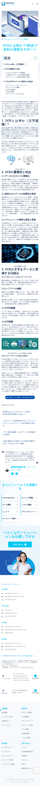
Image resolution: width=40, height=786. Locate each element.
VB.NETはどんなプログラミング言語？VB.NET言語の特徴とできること (17, 413)
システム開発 (26, 504)
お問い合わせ (26, 743)
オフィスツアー (7, 725)
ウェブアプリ (6, 751)
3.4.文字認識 (10, 92)
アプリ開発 (23, 39)
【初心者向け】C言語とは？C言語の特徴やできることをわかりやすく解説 (19, 442)
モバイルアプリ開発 (8, 764)
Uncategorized (8, 498)
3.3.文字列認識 (11, 90)
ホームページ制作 (9, 518)
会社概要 (4, 712)
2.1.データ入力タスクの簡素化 (16, 73)
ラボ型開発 (25, 717)
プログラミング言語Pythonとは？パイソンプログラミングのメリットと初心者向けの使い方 (19, 423)
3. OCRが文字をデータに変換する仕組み (18, 81)
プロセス (24, 760)
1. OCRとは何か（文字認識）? (14, 64)
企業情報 (4, 708)
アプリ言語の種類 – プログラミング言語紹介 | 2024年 (19, 433)
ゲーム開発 (7, 504)
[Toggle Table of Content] (34, 58)
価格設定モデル (27, 768)
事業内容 (24, 708)
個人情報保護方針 (27, 751)
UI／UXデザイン (7, 747)
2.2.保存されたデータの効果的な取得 (18, 75)
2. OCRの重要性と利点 (11, 69)
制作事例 (4, 743)
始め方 (24, 764)
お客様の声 (5, 721)
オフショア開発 (27, 498)
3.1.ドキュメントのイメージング (16, 85)
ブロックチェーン (28, 511)
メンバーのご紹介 (7, 717)
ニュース (6, 511)
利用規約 (24, 756)
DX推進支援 (25, 733)
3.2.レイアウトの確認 (13, 87)
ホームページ (10, 39)
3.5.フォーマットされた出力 (15, 94)
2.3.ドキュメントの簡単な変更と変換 (18, 77)
